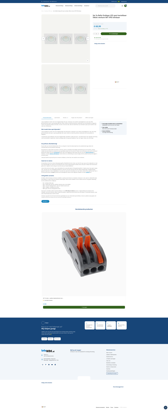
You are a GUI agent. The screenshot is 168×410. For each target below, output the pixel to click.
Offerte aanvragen (89, 117)
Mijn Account (109, 352)
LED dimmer (57, 152)
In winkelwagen (114, 33)
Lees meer (45, 201)
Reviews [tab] (65, 117)
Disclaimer (116, 407)
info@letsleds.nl (54, 1)
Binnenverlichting (59, 5)
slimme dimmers (89, 152)
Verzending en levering (111, 364)
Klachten (108, 369)
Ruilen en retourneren (111, 366)
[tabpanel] (84, 162)
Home (42, 11)
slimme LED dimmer (54, 153)
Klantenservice (124, 1)
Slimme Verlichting (78, 5)
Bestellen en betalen (110, 362)
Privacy (112, 407)
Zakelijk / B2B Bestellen (111, 354)
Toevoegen (84, 307)
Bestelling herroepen (112, 373)
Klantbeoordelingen (110, 371)
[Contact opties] (165, 407)
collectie (88, 172)
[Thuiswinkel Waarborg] (117, 81)
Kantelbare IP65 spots (48, 11)
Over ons (108, 360)
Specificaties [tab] (57, 117)
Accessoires (86, 5)
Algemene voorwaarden (100, 407)
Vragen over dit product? (76, 117)
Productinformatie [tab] (47, 117)
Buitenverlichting (68, 5)
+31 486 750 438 (46, 1)
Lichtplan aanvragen (110, 358)
